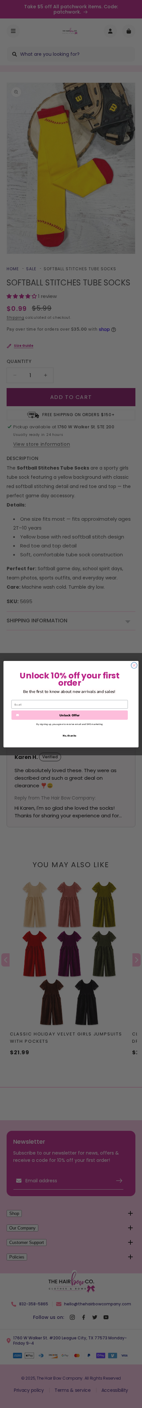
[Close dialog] (134, 665)
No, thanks (69, 735)
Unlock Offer (69, 715)
